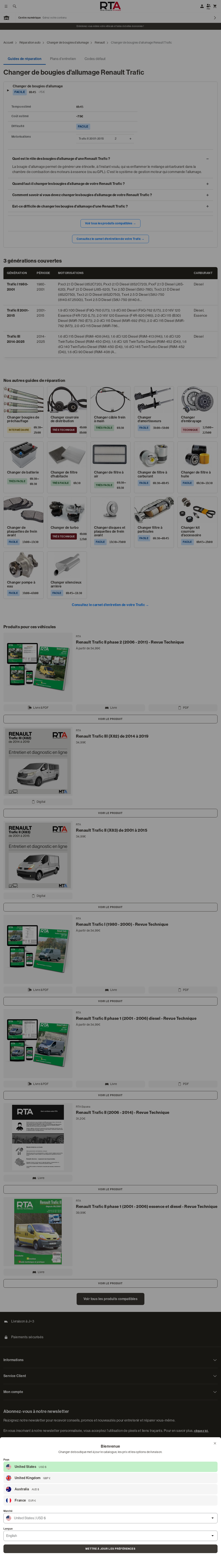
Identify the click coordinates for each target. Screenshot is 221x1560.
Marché (8, 1511)
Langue (8, 1528)
